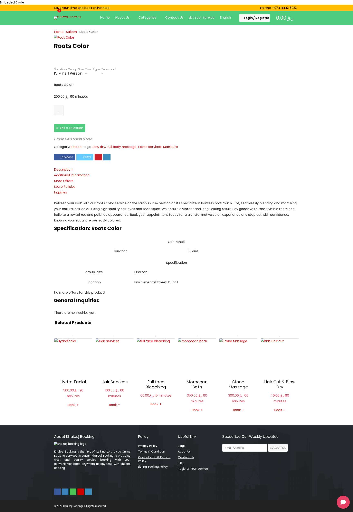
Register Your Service (193, 469)
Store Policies (64, 186)
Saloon (71, 31)
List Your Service (201, 17)
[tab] (176, 169)
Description (63, 169)
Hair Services (114, 382)
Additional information (71, 175)
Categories (147, 17)
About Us (122, 17)
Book (114, 404)
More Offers (63, 181)
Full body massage (121, 146)
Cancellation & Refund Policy (154, 459)
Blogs (181, 446)
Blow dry (98, 146)
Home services (150, 146)
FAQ (181, 463)
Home (105, 17)
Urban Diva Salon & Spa (73, 139)
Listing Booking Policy (153, 467)
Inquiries (60, 192)
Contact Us (174, 17)
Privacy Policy (147, 446)
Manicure (170, 146)
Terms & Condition (151, 451)
